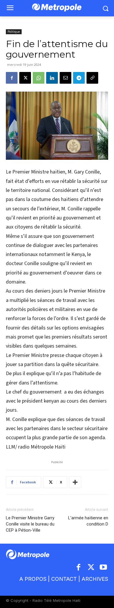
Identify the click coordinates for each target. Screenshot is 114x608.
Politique (14, 32)
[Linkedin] (52, 78)
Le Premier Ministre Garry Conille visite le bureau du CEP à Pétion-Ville (30, 524)
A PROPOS (32, 579)
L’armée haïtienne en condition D (88, 521)
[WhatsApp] (38, 78)
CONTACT (64, 579)
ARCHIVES (95, 579)
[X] (25, 78)
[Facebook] (12, 78)
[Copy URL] (92, 78)
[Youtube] (103, 568)
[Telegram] (79, 78)
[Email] (65, 78)
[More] (75, 482)
